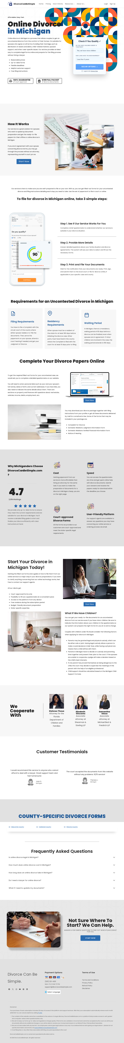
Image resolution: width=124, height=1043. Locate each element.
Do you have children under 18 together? (86, 46)
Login (106, 4)
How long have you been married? (87, 55)
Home (41, 4)
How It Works (58, 4)
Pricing (48, 4)
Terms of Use (94, 71)
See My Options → (89, 66)
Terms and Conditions (90, 980)
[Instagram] (16, 989)
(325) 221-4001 (50, 981)
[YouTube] (19, 989)
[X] (12, 989)
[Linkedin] (27, 989)
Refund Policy (87, 985)
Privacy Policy (87, 983)
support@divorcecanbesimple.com (58, 987)
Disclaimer (86, 988)
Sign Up (112, 4)
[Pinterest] (23, 989)
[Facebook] (9, 989)
